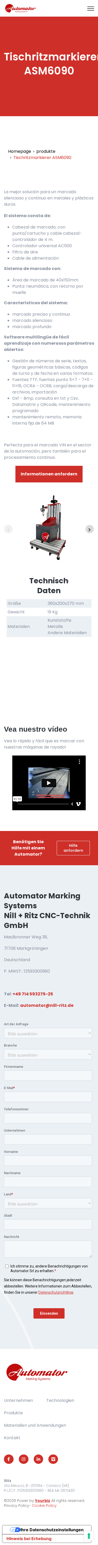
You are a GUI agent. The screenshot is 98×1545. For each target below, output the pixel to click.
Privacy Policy (16, 1505)
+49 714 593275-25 (33, 994)
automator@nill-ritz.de (46, 1005)
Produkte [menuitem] (13, 1413)
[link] (21, 8)
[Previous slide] (8, 529)
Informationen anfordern (49, 474)
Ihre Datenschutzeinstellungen (52, 1529)
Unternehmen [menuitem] (18, 1400)
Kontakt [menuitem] (12, 1438)
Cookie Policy (44, 1505)
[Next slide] (89, 529)
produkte (45, 151)
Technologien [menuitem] (60, 1400)
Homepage (19, 151)
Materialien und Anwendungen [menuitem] (35, 1425)
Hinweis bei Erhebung (29, 1538)
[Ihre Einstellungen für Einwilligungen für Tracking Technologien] (89, 1536)
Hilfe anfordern (73, 848)
